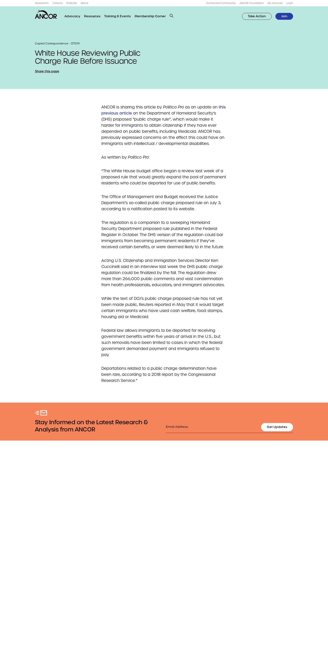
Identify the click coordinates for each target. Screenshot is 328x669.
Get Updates (277, 427)
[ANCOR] (46, 14)
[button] (172, 16)
